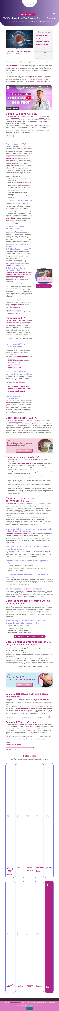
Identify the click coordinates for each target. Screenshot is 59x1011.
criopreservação (16, 304)
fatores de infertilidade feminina (21, 356)
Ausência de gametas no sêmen (16, 392)
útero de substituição (33, 712)
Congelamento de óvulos (42, 44)
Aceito (29, 1008)
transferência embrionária (26, 429)
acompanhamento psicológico (44, 583)
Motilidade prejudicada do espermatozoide (19, 388)
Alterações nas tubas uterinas (16, 361)
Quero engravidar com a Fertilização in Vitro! (29, 637)
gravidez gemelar (15, 553)
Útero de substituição (41, 53)
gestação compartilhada (22, 708)
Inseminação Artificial (41, 56)
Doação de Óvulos (40, 47)
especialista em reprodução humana (15, 155)
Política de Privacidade (15, 1002)
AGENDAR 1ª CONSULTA (27, 14)
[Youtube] (29, 10)
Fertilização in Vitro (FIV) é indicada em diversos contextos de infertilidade (19, 321)
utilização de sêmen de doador (32, 726)
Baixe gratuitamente (43, 286)
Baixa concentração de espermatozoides (18, 386)
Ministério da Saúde (11, 749)
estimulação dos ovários (15, 422)
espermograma (10, 158)
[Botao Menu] (54, 14)
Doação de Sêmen (40, 50)
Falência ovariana (12, 366)
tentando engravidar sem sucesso (33, 76)
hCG (17, 224)
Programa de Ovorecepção (42, 41)
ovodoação (17, 406)
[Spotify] (30, 10)
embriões (41, 118)
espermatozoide (15, 118)
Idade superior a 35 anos (14, 367)
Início (8, 21)
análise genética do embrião (24, 464)
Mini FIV (38, 38)
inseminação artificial (13, 659)
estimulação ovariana (11, 165)
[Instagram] (28, 10)
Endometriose (11, 359)
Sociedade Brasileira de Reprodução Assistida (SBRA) (20, 747)
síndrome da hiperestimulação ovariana (17, 533)
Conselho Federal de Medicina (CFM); (15, 745)
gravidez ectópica (32, 591)
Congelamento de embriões (15, 468)
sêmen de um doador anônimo (39, 707)
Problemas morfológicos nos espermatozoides (20, 390)
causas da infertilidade (42, 81)
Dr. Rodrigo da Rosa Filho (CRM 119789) (19, 51)
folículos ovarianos (11, 219)
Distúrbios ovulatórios (13, 364)
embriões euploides (19, 569)
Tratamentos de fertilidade (18, 21)
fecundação (9, 265)
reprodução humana (12, 65)
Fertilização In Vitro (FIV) (42, 35)
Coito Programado (40, 59)
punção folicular (23, 182)
